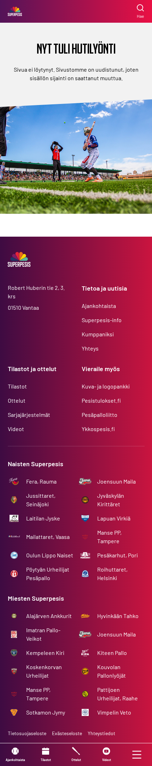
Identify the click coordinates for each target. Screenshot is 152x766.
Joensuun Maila (116, 481)
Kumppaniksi (98, 334)
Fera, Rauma (41, 481)
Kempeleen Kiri (45, 652)
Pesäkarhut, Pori (117, 555)
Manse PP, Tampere (109, 536)
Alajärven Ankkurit (49, 615)
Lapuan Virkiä (113, 518)
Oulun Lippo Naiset (49, 555)
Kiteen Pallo (112, 652)
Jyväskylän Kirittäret (110, 499)
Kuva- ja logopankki (106, 386)
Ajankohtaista (99, 305)
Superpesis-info (102, 319)
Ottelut (16, 400)
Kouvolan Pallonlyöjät (111, 671)
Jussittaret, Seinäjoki (40, 499)
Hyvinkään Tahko (118, 615)
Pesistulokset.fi (101, 400)
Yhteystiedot (101, 733)
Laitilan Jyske (43, 518)
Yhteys (90, 348)
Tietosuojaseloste (27, 733)
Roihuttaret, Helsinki (112, 573)
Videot (16, 428)
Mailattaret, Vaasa (48, 536)
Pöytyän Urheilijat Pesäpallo (47, 573)
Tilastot (17, 386)
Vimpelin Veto (114, 712)
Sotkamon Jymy (45, 712)
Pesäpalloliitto (99, 414)
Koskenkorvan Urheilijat (44, 671)
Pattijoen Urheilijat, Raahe (117, 693)
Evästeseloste (67, 733)
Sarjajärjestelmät (29, 414)
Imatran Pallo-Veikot (43, 634)
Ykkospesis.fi (98, 428)
